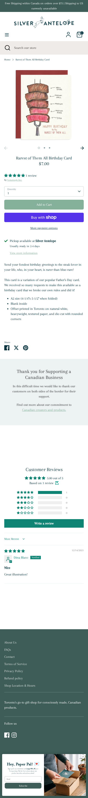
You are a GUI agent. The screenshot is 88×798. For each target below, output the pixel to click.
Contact (9, 657)
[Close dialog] (83, 757)
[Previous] (5, 148)
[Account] (68, 33)
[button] (15, 176)
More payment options (44, 228)
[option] (44, 104)
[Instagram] (14, 735)
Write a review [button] (44, 523)
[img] (14, 551)
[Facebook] (6, 735)
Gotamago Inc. (14, 180)
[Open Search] (7, 47)
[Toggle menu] (7, 34)
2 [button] (44, 148)
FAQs (7, 650)
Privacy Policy (13, 671)
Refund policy (13, 678)
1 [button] (39, 148)
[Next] (82, 148)
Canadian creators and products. (44, 410)
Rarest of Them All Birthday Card (33, 59)
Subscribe (23, 785)
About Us (10, 642)
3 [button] (49, 148)
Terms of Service (15, 664)
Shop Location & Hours (19, 685)
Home (7, 59)
